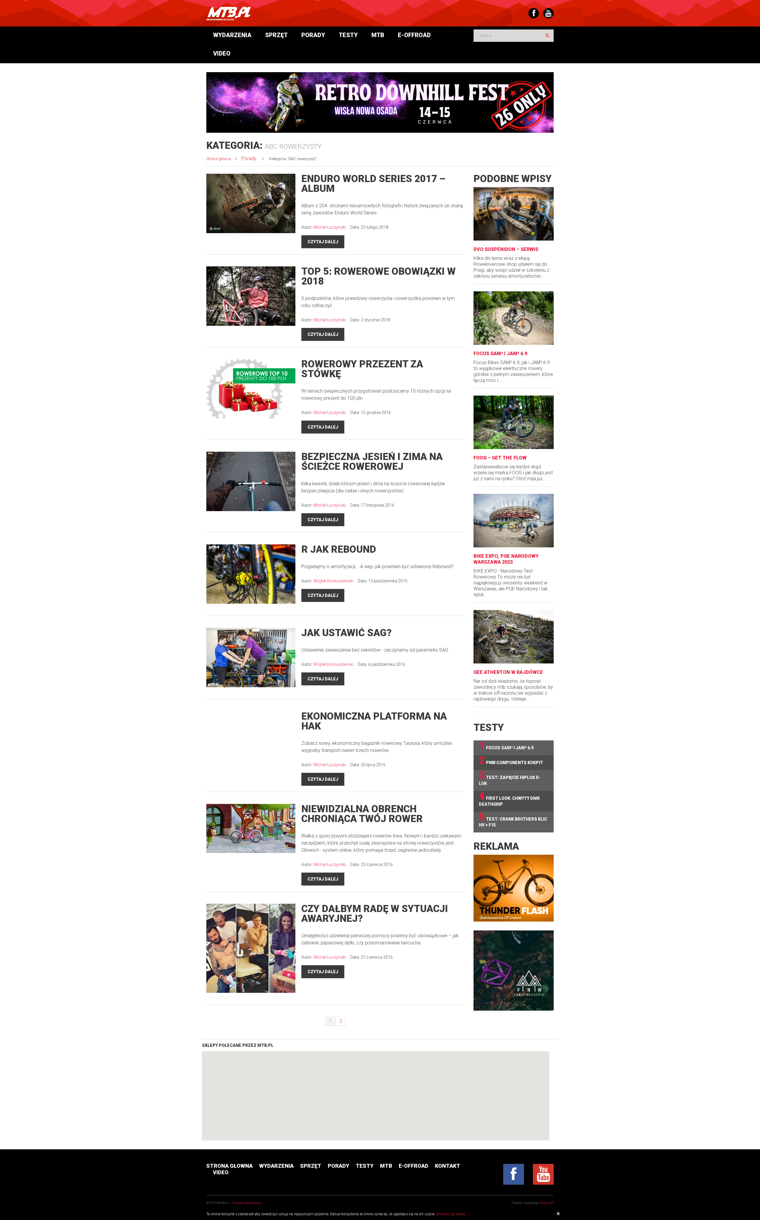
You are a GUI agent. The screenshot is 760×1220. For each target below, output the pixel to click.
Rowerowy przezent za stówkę (362, 369)
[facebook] (513, 1174)
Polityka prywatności (247, 1203)
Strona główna (218, 159)
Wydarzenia (232, 35)
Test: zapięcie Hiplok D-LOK (510, 778)
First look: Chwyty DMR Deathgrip (509, 799)
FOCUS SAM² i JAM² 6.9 (500, 353)
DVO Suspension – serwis (506, 249)
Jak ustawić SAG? (346, 633)
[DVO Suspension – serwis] (514, 214)
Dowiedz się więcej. (451, 1214)
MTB (377, 35)
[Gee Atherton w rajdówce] (514, 636)
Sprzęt (276, 35)
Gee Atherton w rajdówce (508, 672)
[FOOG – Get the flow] (514, 422)
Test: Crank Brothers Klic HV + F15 (513, 819)
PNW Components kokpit (511, 760)
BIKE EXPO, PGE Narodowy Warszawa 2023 (506, 559)
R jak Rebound (338, 549)
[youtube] (543, 1174)
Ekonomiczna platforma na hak (374, 721)
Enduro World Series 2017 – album (373, 183)
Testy (348, 35)
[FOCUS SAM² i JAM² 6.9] (514, 318)
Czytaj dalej (323, 241)
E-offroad (414, 35)
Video (221, 53)
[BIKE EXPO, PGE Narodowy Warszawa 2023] (514, 520)
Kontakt (447, 1166)
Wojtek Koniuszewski (333, 581)
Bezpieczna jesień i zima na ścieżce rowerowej (372, 461)
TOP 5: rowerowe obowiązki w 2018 (378, 276)
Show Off (547, 1203)
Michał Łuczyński (330, 227)
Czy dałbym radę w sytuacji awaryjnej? (374, 913)
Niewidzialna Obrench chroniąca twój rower (362, 813)
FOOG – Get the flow (500, 458)
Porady (313, 35)
